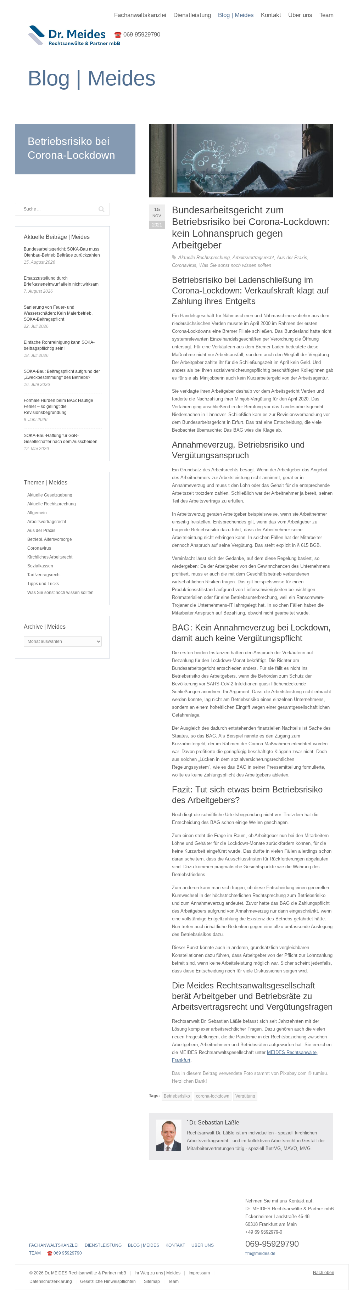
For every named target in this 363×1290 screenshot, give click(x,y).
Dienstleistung (192, 15)
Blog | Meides (236, 15)
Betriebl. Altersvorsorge (49, 539)
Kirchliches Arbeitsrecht (49, 557)
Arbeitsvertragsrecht (253, 257)
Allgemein (37, 512)
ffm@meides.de (260, 1253)
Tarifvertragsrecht (44, 574)
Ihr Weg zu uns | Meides (157, 1273)
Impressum (199, 1273)
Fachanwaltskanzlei (140, 15)
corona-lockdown (212, 1096)
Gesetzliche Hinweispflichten (108, 1281)
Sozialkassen (40, 565)
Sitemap (152, 1281)
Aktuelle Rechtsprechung (204, 257)
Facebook (33, 1230)
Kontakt (271, 15)
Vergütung (245, 1096)
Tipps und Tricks (43, 583)
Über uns (300, 15)
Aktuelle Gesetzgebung (49, 495)
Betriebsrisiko (177, 1096)
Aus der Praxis (292, 257)
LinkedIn (58, 1230)
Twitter (45, 1230)
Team (326, 15)
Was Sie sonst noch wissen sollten (235, 265)
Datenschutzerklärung (50, 1281)
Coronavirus (184, 265)
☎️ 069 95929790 (137, 34)
